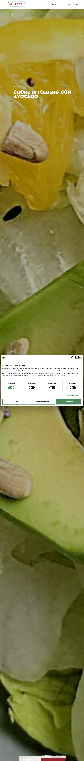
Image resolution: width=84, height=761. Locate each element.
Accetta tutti (68, 402)
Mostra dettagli (72, 395)
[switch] (32, 387)
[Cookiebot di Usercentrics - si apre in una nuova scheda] (73, 357)
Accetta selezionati (42, 402)
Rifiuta (15, 402)
